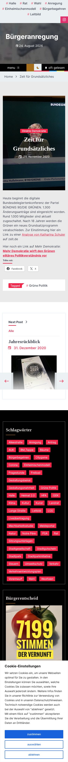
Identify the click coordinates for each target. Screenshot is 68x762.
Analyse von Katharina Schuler (43, 234)
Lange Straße (17, 510)
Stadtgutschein (46, 548)
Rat (25, 3)
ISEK (56, 495)
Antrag (52, 442)
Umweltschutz (33, 563)
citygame (41, 457)
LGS (50, 510)
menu (11, 68)
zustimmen (34, 734)
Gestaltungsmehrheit (21, 487)
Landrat (54, 502)
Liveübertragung (19, 518)
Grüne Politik (38, 285)
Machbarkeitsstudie (21, 525)
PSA (44, 533)
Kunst (39, 502)
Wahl (37, 3)
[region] (34, 711)
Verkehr (54, 563)
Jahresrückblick (24, 341)
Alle (11, 331)
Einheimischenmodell (20, 9)
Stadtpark (15, 556)
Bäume (44, 449)
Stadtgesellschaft (19, 548)
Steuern (13, 563)
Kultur (25, 502)
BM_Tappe (27, 449)
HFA (43, 495)
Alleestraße (15, 442)
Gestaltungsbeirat (20, 480)
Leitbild (35, 14)
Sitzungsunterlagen (21, 540)
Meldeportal (47, 525)
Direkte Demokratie (34, 130)
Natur (12, 533)
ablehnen (34, 754)
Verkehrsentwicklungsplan (25, 571)
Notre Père (29, 533)
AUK (11, 449)
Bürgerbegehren (54, 9)
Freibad (35, 472)
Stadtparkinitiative (39, 556)
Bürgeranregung (32, 36)
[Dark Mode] (38, 67)
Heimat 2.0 (28, 495)
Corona (13, 464)
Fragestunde (16, 472)
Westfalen (47, 578)
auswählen (34, 744)
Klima (12, 502)
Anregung (55, 3)
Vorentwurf (15, 578)
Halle (12, 3)
